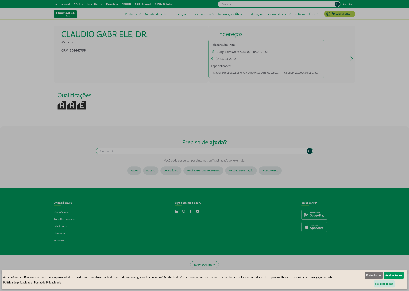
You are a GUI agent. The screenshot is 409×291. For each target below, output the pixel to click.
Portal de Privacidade (47, 282)
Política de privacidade (17, 282)
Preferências (373, 275)
